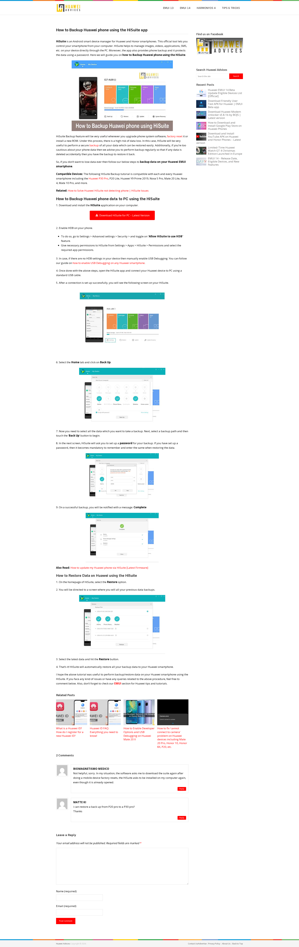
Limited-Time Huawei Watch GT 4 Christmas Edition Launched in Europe (225, 150)
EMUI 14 (185, 8)
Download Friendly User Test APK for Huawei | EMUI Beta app (225, 104)
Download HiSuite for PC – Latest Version (124, 215)
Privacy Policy (214, 943)
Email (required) (66, 906)
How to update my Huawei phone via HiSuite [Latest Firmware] (109, 567)
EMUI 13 (168, 8)
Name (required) (66, 891)
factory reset (174, 136)
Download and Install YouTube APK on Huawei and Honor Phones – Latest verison (218, 138)
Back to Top (237, 943)
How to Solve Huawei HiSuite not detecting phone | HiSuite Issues (108, 190)
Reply (181, 788)
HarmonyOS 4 (206, 8)
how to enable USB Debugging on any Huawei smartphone (109, 263)
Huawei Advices (63, 943)
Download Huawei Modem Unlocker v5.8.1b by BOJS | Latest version (224, 115)
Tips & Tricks (231, 8)
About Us (226, 943)
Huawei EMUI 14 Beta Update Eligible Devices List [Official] (225, 93)
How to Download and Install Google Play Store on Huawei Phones (225, 126)
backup (94, 145)
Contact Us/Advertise (197, 943)
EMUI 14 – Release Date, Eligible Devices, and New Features (223, 161)
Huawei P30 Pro (98, 178)
